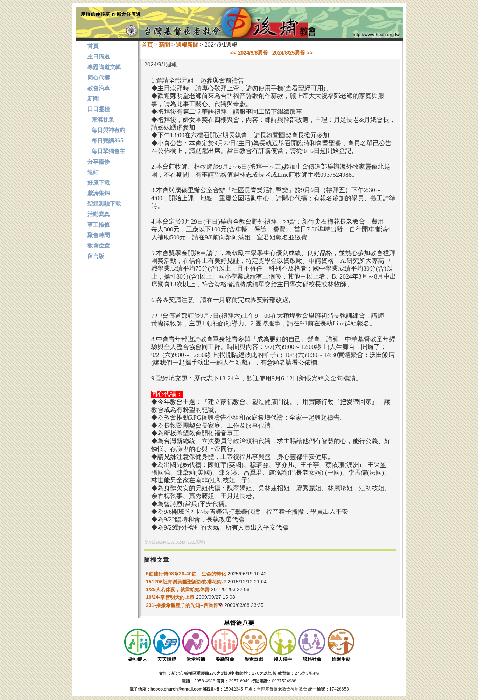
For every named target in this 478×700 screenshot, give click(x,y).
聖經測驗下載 (104, 203)
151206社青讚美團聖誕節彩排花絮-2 (186, 581)
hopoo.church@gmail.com (176, 689)
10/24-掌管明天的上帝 (170, 597)
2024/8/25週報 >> (292, 53)
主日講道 (98, 56)
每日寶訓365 (105, 141)
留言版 (95, 256)
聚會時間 (98, 235)
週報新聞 (187, 45)
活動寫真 (98, 214)
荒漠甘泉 (100, 119)
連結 (93, 172)
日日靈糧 (98, 109)
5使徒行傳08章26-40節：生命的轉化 (186, 573)
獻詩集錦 (98, 193)
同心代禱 (98, 77)
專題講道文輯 (104, 67)
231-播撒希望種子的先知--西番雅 (182, 605)
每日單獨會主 (106, 151)
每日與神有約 (106, 130)
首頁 (147, 45)
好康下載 (98, 183)
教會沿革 (98, 88)
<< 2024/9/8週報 (249, 53)
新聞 (164, 45)
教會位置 (98, 245)
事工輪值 (98, 224)
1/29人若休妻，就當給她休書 (178, 589)
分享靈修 (98, 161)
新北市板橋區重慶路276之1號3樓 (202, 673)
